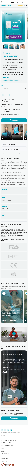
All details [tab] (4, 154)
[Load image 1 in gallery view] (6, 46)
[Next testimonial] (6, 372)
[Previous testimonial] (4, 372)
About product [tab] (10, 154)
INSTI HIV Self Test (5, 438)
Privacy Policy (4, 458)
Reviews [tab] (24, 154)
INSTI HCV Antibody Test (7, 445)
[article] (12, 306)
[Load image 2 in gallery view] (11, 46)
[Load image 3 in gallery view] (17, 46)
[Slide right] (26, 47)
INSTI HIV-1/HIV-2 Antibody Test (8, 440)
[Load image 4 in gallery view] (22, 46)
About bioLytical (5, 453)
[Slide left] (1, 47)
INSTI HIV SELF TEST (6, 5)
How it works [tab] (17, 154)
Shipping (5, 79)
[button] (1, 2)
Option (3, 85)
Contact (3, 456)
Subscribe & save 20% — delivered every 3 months (12, 105)
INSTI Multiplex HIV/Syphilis (7, 442)
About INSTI (4, 451)
